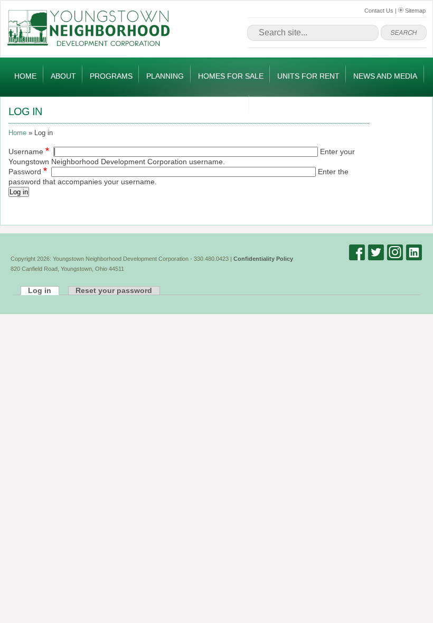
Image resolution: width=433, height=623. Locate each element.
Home (25, 76)
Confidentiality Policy (263, 259)
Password (24, 172)
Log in (19, 192)
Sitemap (414, 10)
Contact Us (378, 10)
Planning (165, 76)
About (63, 76)
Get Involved (216, 106)
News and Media (385, 76)
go (403, 33)
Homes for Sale (230, 76)
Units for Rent (308, 76)
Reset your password (114, 291)
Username (25, 152)
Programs (111, 76)
